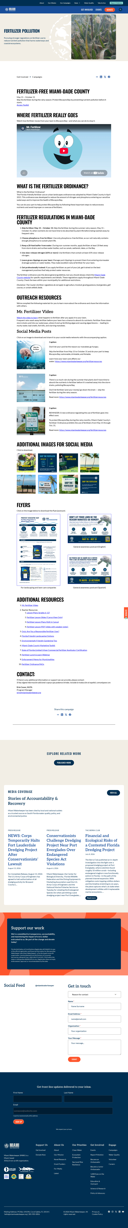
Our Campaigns (65, 3)
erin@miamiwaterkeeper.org (29, 692)
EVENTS (99, 9)
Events (93, 1150)
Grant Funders (59, 1164)
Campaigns (37, 77)
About (42, 3)
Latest (56, 1173)
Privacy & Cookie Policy (97, 1213)
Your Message (74, 1038)
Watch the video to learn (27, 317)
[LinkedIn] (101, 77)
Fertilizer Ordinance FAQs (33, 664)
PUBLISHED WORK (64, 762)
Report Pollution (116, 3)
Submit (74, 1059)
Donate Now (41, 1155)
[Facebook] (109, 77)
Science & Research (98, 1188)
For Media (58, 1169)
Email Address (74, 1014)
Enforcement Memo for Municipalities (38, 659)
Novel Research (60, 1159)
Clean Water (77, 1150)
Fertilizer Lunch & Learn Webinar (36, 655)
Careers (112, 1164)
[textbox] (92, 994)
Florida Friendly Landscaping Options (38, 636)
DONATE (110, 9)
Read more (91, 898)
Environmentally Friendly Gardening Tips (39, 640)
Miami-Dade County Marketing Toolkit (38, 645)
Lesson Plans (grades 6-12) (38, 612)
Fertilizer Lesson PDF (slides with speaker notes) (47, 626)
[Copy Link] (97, 77)
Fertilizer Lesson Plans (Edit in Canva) (43, 622)
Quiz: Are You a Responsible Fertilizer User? (40, 631)
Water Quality (89, 3)
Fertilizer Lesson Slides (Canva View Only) (45, 617)
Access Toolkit (23, 105)
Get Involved (22, 77)
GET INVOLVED (87, 9)
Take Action (102, 3)
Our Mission (52, 3)
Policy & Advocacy (97, 1193)
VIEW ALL (113, 792)
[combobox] (94, 994)
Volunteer (112, 1159)
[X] (105, 77)
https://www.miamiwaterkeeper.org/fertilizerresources (78, 361)
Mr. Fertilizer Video (30, 605)
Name (71, 1001)
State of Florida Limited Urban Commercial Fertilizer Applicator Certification (54, 650)
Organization (74, 1026)
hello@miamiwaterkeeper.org (15, 1214)
